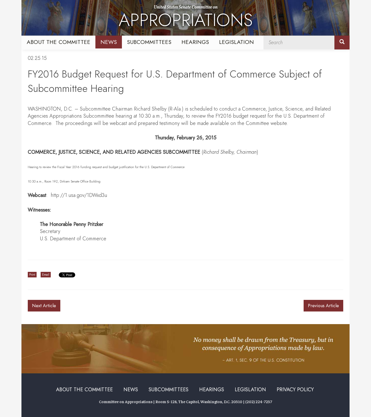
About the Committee (58, 42)
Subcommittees (149, 42)
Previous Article (323, 305)
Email (45, 274)
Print (32, 274)
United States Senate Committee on (186, 18)
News (108, 42)
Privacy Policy (295, 389)
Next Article (44, 305)
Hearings (195, 42)
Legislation (236, 42)
